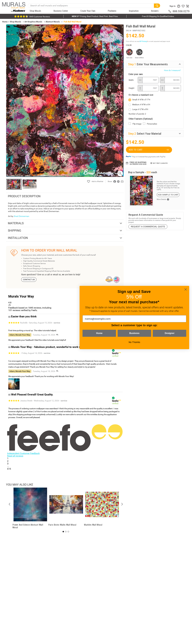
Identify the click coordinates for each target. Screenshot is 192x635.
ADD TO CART (136, 149)
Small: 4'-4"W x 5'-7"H (141, 99)
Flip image (137, 124)
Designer (169, 333)
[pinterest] (118, 181)
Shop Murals (15, 22)
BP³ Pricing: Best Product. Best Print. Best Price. (95, 16)
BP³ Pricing (143, 41)
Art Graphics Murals (33, 22)
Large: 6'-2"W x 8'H (140, 109)
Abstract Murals (53, 22)
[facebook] (114, 181)
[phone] (170, 11)
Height (131, 88)
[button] (9, 504)
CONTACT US (29, 279)
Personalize (152, 124)
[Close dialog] (185, 289)
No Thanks (134, 342)
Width (131, 80)
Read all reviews (15, 456)
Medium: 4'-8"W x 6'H (141, 104)
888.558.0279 (181, 11)
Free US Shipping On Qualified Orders (158, 16)
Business (134, 333)
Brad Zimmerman (21, 216)
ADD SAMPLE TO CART (168, 195)
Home (99, 333)
